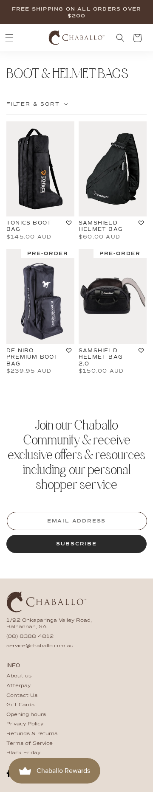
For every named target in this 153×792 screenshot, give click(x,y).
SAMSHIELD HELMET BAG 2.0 (101, 357)
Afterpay (18, 685)
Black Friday (23, 752)
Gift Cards (20, 705)
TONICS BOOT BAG (28, 226)
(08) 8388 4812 (30, 636)
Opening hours (26, 714)
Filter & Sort (33, 104)
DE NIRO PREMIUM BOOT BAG (32, 357)
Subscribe (76, 544)
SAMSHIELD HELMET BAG (101, 226)
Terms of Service (29, 743)
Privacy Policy (24, 724)
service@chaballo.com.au (40, 646)
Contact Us (21, 695)
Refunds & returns (31, 733)
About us (18, 676)
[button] (9, 38)
